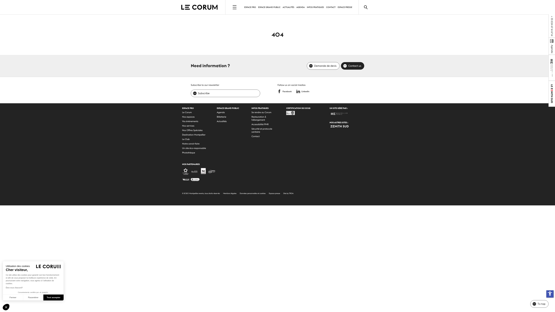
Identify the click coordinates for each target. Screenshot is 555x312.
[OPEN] (235, 7)
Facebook (287, 91)
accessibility (550, 293)
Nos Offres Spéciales (192, 130)
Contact (330, 7)
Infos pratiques (315, 7)
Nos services (188, 126)
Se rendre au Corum (261, 112)
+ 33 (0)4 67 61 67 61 (551, 26)
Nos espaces (188, 117)
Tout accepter (53, 297)
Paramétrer (33, 297)
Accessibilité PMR (260, 124)
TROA (291, 193)
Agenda (300, 7)
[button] (6, 307)
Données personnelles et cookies (253, 193)
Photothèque (188, 152)
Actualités (288, 7)
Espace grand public (269, 7)
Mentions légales (230, 193)
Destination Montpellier (193, 134)
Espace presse (274, 193)
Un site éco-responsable (194, 148)
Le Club (186, 139)
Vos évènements (190, 121)
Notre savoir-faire (190, 143)
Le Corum (187, 112)
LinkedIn (305, 91)
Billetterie (221, 117)
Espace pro (250, 7)
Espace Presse (345, 7)
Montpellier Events (199, 7)
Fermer (13, 297)
